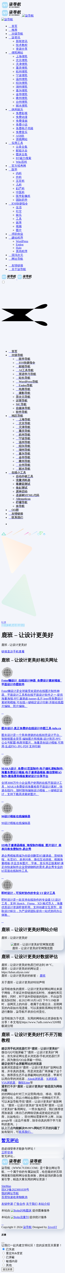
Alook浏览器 (35, 1078)
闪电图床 (26, 1210)
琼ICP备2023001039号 (15, 1189)
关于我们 (32, 1203)
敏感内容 (11, 1261)
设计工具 (7, 625)
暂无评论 (10, 1140)
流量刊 (24, 1217)
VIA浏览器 (8, 1082)
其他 (8, 1265)
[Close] (2, 1242)
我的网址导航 (10, 1193)
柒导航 (27, 1227)
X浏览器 (51, 1078)
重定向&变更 (14, 1253)
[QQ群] (2, 1223)
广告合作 (19, 1203)
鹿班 (43, 975)
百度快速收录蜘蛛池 (14, 1197)
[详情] (2, 712)
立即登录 (7, 1152)
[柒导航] (16, 278)
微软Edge (24, 1082)
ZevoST (52, 1227)
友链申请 (7, 1203)
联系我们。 (26, 1131)
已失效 (10, 1249)
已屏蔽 (10, 1257)
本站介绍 (44, 1203)
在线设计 (19, 625)
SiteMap (6, 1186)
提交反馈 (7, 1269)
